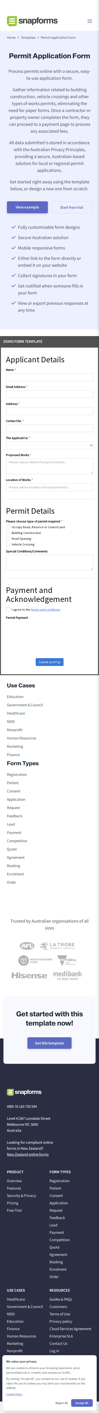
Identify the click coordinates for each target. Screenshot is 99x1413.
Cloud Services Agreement (70, 1328)
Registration (17, 774)
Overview (14, 1180)
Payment (14, 832)
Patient (13, 782)
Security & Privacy (21, 1195)
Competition (17, 840)
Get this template (49, 1043)
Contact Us (58, 1343)
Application (16, 799)
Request (13, 807)
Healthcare (16, 713)
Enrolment (15, 874)
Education (15, 696)
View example (27, 207)
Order (11, 882)
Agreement (16, 857)
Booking (13, 865)
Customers (58, 1306)
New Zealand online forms (28, 1154)
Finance (13, 754)
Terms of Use (60, 1313)
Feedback (14, 815)
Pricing (12, 1202)
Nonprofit (15, 729)
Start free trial (71, 207)
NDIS (11, 721)
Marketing (15, 746)
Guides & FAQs (61, 1299)
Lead (11, 824)
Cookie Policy (14, 1394)
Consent (13, 791)
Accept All (82, 1403)
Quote (12, 849)
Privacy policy (61, 1321)
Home (11, 37)
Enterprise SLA (61, 1336)
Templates (28, 37)
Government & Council (25, 704)
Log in (54, 1350)
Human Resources (21, 738)
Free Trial (14, 1210)
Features (14, 1188)
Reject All (61, 1402)
